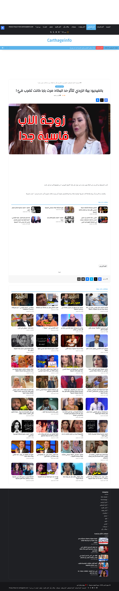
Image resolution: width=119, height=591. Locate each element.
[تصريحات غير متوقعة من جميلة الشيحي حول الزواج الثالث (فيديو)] (72, 361)
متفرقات (74, 27)
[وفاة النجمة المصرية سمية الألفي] (72, 340)
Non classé (104, 497)
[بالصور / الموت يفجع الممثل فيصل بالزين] (36, 209)
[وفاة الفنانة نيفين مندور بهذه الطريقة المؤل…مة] (22, 340)
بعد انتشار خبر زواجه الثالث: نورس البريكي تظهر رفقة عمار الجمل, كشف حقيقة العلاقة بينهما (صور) (23, 391)
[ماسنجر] (97, 100)
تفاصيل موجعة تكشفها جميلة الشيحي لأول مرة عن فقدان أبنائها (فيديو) (88, 210)
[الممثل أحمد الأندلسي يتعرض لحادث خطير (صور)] (97, 340)
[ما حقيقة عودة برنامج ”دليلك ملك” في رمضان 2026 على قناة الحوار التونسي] (47, 361)
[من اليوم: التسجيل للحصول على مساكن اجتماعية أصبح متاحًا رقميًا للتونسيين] (103, 549)
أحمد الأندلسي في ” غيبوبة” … (50, 328)
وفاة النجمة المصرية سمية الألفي (74, 349)
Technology (104, 499)
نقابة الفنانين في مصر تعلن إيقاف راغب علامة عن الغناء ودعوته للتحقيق (48, 435)
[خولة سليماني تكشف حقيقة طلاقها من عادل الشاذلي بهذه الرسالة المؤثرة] (22, 361)
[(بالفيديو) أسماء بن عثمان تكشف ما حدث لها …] (72, 426)
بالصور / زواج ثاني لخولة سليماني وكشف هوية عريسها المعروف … (72, 455)
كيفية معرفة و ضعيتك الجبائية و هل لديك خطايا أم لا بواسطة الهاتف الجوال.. (87, 541)
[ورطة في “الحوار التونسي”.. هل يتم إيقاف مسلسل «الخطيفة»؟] (22, 299)
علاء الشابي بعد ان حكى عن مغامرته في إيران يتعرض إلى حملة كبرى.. (47, 455)
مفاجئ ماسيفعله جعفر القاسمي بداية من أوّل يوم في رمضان (72, 329)
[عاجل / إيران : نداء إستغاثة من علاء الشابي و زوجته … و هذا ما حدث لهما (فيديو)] (97, 469)
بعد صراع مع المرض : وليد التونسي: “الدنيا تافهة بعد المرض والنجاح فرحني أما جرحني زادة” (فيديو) (21, 220)
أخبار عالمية (58, 27)
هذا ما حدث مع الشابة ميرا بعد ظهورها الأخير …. (48, 478)
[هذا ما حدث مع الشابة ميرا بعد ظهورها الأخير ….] (47, 469)
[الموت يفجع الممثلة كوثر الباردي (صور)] (47, 340)
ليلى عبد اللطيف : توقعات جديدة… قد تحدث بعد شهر (87, 572)
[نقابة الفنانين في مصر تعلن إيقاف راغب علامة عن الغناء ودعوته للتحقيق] (47, 426)
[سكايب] (91, 279)
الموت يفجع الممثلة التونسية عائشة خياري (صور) (98, 435)
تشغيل (51, 27)
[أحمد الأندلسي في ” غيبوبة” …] (47, 320)
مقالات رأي (66, 27)
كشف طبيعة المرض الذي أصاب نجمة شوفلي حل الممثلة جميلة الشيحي (98, 370)
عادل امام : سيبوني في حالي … (25, 328)
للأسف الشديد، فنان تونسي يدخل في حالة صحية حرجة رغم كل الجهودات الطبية (97, 308)
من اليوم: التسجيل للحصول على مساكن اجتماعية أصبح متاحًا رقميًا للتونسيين (88, 549)
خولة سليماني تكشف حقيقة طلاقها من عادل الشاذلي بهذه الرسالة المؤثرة (22, 370)
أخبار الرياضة (100, 27)
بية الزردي (102, 266)
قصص (105, 524)
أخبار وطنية (82, 27)
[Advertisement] (59, 12)
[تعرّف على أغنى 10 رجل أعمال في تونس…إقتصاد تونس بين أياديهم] (103, 558)
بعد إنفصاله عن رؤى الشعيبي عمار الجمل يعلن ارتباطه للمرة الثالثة (97, 413)
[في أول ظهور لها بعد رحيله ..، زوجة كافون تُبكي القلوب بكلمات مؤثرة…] (22, 404)
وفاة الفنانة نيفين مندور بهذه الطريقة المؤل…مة (23, 349)
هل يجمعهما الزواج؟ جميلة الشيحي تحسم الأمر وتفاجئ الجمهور (47, 390)
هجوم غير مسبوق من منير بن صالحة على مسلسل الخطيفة (72, 308)
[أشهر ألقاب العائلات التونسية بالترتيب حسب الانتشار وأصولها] (103, 565)
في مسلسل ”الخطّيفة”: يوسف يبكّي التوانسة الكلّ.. (98, 329)
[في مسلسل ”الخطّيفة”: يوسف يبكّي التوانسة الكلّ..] (97, 320)
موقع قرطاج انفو (81, 585)
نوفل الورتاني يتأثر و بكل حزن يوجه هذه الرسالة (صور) (73, 478)
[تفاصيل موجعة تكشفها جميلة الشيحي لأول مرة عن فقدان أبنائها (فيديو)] (103, 209)
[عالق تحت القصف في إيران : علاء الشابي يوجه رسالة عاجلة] (22, 447)
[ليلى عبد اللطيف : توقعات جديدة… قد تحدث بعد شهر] (103, 573)
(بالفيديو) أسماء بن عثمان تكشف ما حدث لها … (72, 435)
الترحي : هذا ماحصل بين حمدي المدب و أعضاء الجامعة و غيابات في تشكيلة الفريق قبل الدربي (88, 220)
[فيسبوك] (106, 100)
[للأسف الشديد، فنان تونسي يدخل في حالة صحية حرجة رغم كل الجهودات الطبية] (97, 299)
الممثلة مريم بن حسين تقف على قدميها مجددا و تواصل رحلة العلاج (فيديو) (22, 478)
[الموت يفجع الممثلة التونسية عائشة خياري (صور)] (97, 426)
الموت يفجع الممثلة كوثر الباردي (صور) (48, 349)
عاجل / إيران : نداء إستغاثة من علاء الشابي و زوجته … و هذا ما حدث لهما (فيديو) (97, 478)
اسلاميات (105, 513)
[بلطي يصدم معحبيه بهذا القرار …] (47, 404)
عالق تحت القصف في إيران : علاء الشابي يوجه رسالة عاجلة (23, 455)
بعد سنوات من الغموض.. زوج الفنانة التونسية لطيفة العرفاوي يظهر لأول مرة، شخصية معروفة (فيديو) (72, 391)
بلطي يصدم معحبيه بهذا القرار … (50, 412)
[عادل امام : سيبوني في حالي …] (22, 320)
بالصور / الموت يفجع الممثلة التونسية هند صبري (23, 435)
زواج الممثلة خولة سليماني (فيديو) (54, 208)
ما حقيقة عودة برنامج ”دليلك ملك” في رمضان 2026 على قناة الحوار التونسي (48, 370)
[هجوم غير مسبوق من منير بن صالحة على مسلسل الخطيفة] (72, 299)
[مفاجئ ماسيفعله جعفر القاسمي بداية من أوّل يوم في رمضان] (72, 320)
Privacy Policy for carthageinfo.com (21, 27)
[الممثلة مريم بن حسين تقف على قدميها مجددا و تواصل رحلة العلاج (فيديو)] (22, 469)
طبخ (106, 518)
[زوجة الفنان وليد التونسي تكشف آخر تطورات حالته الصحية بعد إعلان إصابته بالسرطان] (97, 447)
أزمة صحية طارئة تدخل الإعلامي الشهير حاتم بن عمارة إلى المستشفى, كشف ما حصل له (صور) (97, 391)
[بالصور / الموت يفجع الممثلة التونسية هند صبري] (22, 426)
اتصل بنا (45, 27)
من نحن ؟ (38, 27)
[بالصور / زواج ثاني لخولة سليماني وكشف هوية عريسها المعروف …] (72, 447)
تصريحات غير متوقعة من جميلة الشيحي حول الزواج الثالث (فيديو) (72, 370)
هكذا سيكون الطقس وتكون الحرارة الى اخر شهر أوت (82, 48)
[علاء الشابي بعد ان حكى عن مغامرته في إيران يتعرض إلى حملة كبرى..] (47, 447)
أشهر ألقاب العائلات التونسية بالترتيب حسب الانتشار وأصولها (87, 564)
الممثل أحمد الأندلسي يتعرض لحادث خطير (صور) (97, 349)
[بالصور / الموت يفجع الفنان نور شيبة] (69, 219)
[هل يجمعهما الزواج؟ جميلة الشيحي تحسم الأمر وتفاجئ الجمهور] (47, 382)
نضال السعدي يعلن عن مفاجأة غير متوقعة (47, 307)
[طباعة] (79, 279)
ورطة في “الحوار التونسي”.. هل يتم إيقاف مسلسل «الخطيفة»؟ (22, 308)
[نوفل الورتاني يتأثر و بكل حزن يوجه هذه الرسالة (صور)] (72, 469)
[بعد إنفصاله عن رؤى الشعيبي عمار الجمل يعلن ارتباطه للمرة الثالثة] (97, 404)
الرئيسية (108, 27)
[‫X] (102, 100)
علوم (106, 521)
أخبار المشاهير (91, 27)
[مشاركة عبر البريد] (83, 279)
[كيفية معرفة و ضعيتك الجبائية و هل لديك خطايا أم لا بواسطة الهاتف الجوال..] (103, 541)
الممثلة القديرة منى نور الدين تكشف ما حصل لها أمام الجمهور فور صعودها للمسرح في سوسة (73, 413)
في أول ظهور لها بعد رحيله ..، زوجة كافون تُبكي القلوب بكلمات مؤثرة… (22, 413)
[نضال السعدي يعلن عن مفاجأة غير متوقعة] (47, 299)
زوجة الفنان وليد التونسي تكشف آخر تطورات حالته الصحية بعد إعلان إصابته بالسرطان (98, 456)
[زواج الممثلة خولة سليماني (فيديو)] (69, 209)
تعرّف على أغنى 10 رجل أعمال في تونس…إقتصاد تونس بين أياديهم (88, 557)
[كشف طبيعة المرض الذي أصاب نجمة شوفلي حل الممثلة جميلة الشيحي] (97, 361)
